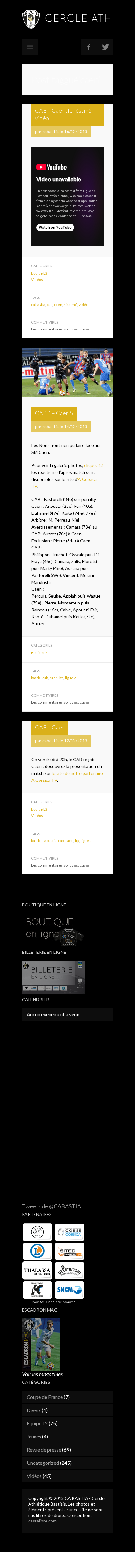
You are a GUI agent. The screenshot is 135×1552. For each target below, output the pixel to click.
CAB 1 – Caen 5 (54, 413)
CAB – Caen (50, 727)
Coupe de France (45, 1397)
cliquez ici (93, 465)
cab (49, 304)
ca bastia (38, 304)
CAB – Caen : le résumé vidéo (63, 114)
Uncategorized (43, 1463)
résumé (70, 304)
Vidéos (37, 279)
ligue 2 (70, 677)
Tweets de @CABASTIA (51, 1206)
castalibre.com (42, 1520)
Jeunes (34, 1436)
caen (58, 304)
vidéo (83, 304)
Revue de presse (44, 1450)
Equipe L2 (39, 273)
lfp (61, 677)
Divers (34, 1410)
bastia (36, 677)
